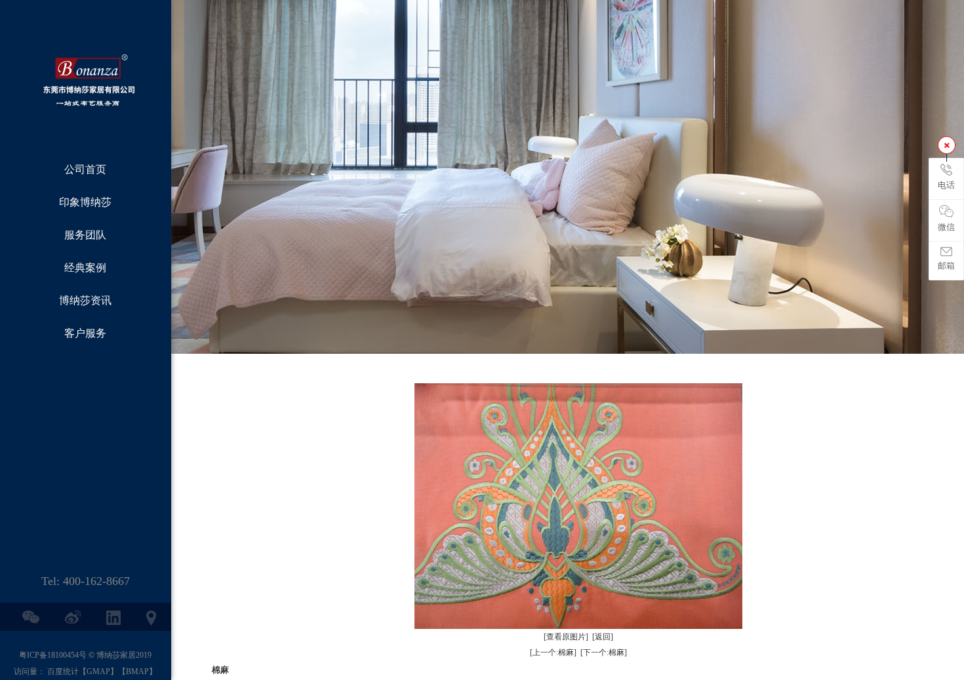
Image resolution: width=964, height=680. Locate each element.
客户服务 (85, 333)
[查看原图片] (566, 636)
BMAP (137, 671)
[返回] (602, 636)
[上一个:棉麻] (553, 652)
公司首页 (85, 169)
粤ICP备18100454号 (53, 655)
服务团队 (85, 234)
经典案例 (85, 267)
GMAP (98, 671)
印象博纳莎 (85, 202)
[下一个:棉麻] (603, 652)
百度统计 (63, 671)
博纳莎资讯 (85, 300)
